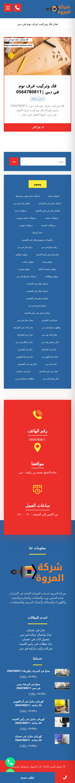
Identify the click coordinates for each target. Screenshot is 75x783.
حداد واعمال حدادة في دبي (36, 635)
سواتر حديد (47, 261)
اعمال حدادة (53, 196)
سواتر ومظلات (51, 276)
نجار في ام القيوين (24, 356)
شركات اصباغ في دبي (26, 276)
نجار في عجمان (23, 371)
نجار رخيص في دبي (50, 342)
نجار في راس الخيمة (48, 371)
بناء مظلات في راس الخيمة (35, 644)
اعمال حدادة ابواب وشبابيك (27, 196)
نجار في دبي (51, 363)
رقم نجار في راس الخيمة (47, 254)
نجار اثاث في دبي (49, 334)
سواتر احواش (21, 254)
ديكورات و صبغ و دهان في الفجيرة (37, 239)
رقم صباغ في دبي (49, 247)
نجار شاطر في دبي (24, 342)
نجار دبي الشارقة (25, 334)
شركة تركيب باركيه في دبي (35, 648)
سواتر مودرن (24, 269)
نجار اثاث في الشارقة (23, 327)
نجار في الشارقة (48, 349)
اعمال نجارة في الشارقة (50, 203)
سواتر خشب (27, 261)
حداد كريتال (37, 232)
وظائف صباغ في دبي (24, 378)
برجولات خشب (51, 217)
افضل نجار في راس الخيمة (47, 210)
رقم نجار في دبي (24, 247)
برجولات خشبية (48, 225)
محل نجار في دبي (25, 320)
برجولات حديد (21, 210)
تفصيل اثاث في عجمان (35, 639)
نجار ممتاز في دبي (51, 378)
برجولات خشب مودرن (26, 217)
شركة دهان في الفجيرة (37, 290)
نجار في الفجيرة (25, 349)
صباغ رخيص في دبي (37, 305)
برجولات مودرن (26, 225)
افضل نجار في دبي (21, 203)
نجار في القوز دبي (50, 356)
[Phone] (10, 762)
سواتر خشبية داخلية (47, 269)
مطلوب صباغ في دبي (51, 327)
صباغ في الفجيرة (49, 320)
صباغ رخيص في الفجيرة (37, 298)
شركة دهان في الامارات (37, 283)
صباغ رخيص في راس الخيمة (37, 312)
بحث (14, 161)
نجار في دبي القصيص (27, 363)
